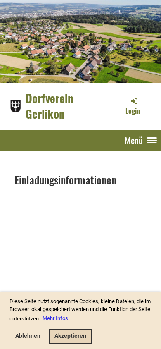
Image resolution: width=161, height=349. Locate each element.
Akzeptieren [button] (70, 335)
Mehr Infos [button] (55, 318)
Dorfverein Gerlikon (49, 106)
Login (132, 111)
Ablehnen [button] (27, 335)
